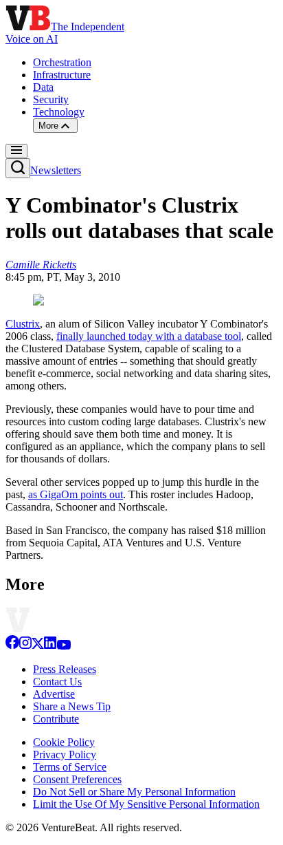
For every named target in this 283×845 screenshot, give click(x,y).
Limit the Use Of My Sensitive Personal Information (146, 804)
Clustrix (22, 324)
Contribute (56, 719)
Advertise (54, 694)
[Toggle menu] (16, 151)
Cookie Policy (64, 742)
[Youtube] (63, 646)
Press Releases (64, 669)
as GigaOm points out (75, 494)
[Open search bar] (17, 168)
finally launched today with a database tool (148, 336)
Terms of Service (69, 767)
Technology (58, 112)
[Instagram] (25, 646)
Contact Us (57, 681)
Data (43, 87)
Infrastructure (62, 75)
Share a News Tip (72, 706)
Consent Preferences (77, 779)
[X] (38, 646)
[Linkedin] (50, 646)
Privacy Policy (64, 754)
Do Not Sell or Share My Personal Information (134, 792)
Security (51, 99)
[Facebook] (12, 646)
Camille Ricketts (40, 264)
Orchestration (62, 62)
